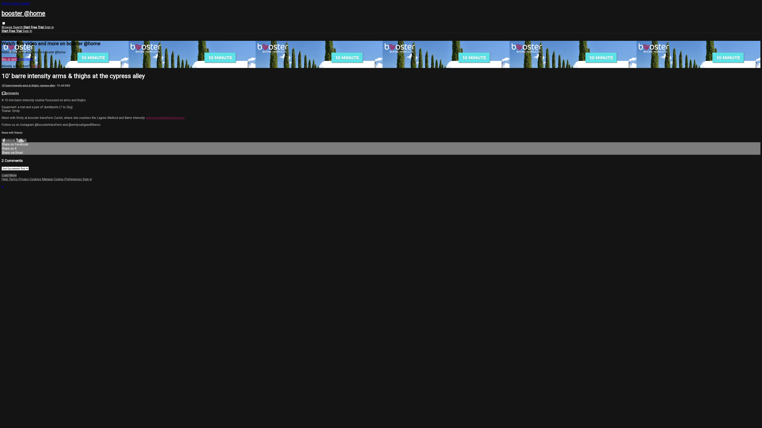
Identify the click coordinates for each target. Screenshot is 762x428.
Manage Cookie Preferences (62, 179)
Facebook (9, 140)
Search (18, 27)
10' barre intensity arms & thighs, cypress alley (28, 85)
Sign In (27, 31)
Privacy (24, 179)
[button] (3, 23)
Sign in (49, 27)
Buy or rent (9, 59)
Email (22, 140)
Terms (13, 179)
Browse (7, 27)
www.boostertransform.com (165, 118)
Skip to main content (16, 3)
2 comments (10, 93)
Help (5, 179)
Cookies (36, 179)
